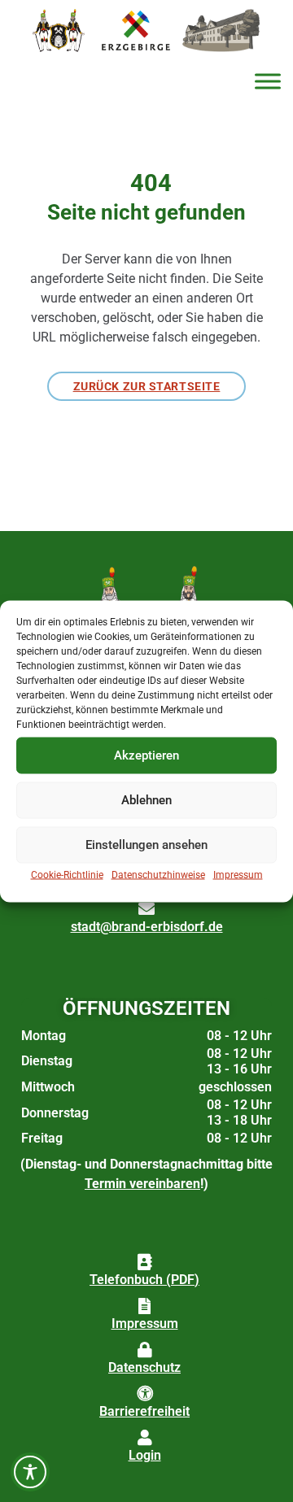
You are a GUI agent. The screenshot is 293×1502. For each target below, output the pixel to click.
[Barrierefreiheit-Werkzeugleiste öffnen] (30, 1472)
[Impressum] (145, 1306)
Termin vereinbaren (142, 1183)
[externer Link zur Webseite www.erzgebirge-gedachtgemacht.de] (136, 30)
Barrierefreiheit (144, 1411)
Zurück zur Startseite (147, 386)
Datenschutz (144, 1367)
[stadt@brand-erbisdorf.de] (146, 909)
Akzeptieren (146, 755)
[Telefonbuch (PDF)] (145, 1262)
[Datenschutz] (145, 1350)
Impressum (238, 874)
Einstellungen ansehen (146, 845)
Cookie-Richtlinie (67, 874)
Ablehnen (146, 800)
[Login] (145, 1438)
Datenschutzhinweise (158, 874)
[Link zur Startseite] (57, 30)
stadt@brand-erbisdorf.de (147, 926)
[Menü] (268, 81)
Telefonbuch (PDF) (144, 1279)
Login (145, 1455)
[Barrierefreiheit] (145, 1394)
